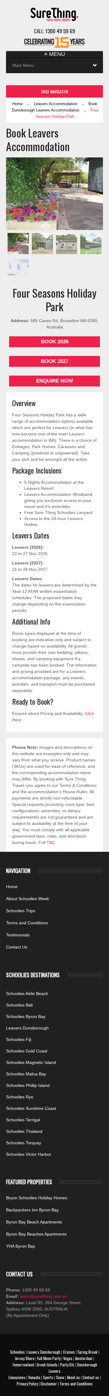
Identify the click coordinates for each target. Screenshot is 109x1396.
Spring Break (87, 1352)
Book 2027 (54, 361)
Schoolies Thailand (24, 1131)
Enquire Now (54, 381)
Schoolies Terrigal (23, 1119)
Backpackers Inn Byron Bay (32, 1209)
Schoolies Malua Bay (26, 1073)
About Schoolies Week (27, 898)
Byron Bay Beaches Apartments (36, 1234)
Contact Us (16, 947)
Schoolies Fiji (18, 1039)
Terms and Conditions (27, 922)
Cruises (69, 1352)
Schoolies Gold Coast (26, 1051)
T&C (51, 842)
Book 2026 (54, 341)
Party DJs (67, 1365)
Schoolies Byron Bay (25, 1016)
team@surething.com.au (43, 1296)
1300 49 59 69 (60, 31)
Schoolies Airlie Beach (27, 993)
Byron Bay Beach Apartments (34, 1222)
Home (17, 104)
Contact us (91, 1377)
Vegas (67, 1358)
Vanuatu (34, 1377)
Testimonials (18, 934)
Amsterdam (83, 1358)
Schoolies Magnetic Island (31, 1062)
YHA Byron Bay (20, 1246)
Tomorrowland (23, 1365)
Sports (48, 1377)
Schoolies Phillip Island (28, 1085)
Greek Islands (47, 1365)
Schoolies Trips (20, 910)
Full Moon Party (49, 1358)
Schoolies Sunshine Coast (31, 1108)
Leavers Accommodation (55, 104)
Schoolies (17, 1352)
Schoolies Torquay (23, 1142)
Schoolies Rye (19, 1096)
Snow (60, 1377)
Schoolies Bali (19, 1005)
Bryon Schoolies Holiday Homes (36, 1197)
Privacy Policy (27, 1384)
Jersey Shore (25, 1358)
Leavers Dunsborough (27, 1028)
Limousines (16, 1377)
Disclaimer (49, 1384)
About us (73, 1377)
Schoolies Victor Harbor (28, 1154)
